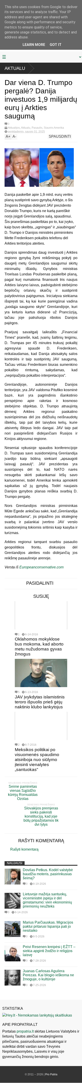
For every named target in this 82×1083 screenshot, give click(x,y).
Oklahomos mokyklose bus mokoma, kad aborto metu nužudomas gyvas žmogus (39, 646)
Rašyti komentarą (24, 849)
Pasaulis (37, 127)
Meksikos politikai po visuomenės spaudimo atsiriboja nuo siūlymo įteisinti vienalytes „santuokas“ (37, 759)
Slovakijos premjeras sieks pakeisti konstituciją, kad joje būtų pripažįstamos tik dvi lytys (41, 816)
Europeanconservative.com (41, 567)
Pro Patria (51, 1074)
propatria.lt (25, 1031)
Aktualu (15, 68)
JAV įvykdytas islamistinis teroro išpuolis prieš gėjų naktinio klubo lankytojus (40, 702)
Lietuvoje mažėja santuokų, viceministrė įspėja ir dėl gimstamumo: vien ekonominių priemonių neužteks (47, 900)
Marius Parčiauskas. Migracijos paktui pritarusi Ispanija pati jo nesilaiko (48, 926)
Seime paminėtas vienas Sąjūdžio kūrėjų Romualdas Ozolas (23, 793)
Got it (56, 45)
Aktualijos (14, 127)
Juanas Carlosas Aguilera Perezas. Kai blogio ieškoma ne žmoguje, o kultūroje (48, 975)
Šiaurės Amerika (54, 127)
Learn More (34, 45)
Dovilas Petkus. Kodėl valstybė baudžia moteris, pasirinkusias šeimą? (48, 874)
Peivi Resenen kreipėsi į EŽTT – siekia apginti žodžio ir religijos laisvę (49, 951)
